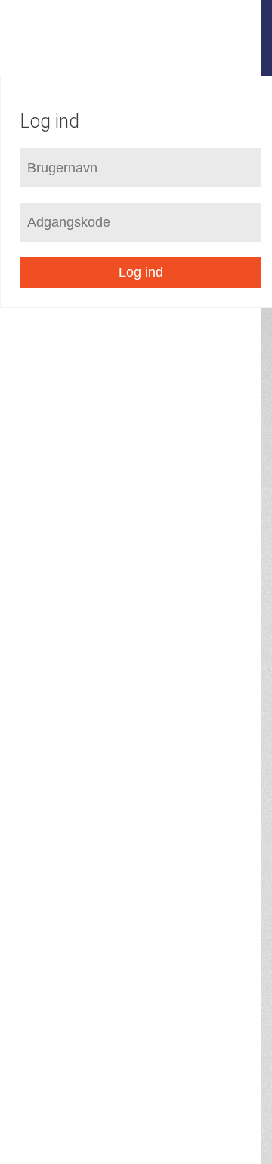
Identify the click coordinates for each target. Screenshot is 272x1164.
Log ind (141, 272)
